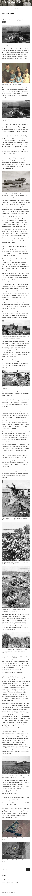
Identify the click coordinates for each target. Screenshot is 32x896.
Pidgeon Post (5, 879)
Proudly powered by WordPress (9, 892)
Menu (16, 8)
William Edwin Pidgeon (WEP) (10, 882)
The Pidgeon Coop (12, 2)
